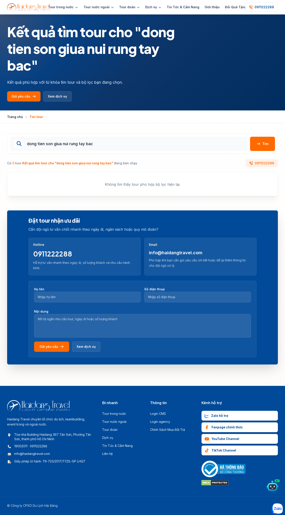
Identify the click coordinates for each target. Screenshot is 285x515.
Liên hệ (107, 454)
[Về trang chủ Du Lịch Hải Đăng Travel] (28, 7)
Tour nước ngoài (114, 421)
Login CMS (158, 413)
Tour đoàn (110, 430)
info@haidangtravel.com (175, 252)
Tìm (265, 144)
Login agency (160, 421)
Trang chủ (15, 117)
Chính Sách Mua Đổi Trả (167, 430)
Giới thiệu (212, 7)
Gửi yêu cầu (21, 96)
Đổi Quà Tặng (235, 7)
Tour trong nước (114, 413)
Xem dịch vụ (57, 96)
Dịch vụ (107, 438)
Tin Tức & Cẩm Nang (183, 7)
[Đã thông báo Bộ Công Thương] (224, 469)
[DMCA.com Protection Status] (215, 482)
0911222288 (264, 163)
